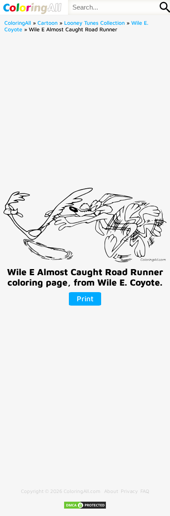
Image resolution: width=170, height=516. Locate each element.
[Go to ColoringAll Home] (32, 7)
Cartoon (47, 23)
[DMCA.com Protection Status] (85, 507)
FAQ (144, 491)
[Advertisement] (85, 112)
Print (85, 298)
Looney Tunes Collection (94, 23)
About (111, 491)
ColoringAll (17, 23)
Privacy (129, 491)
